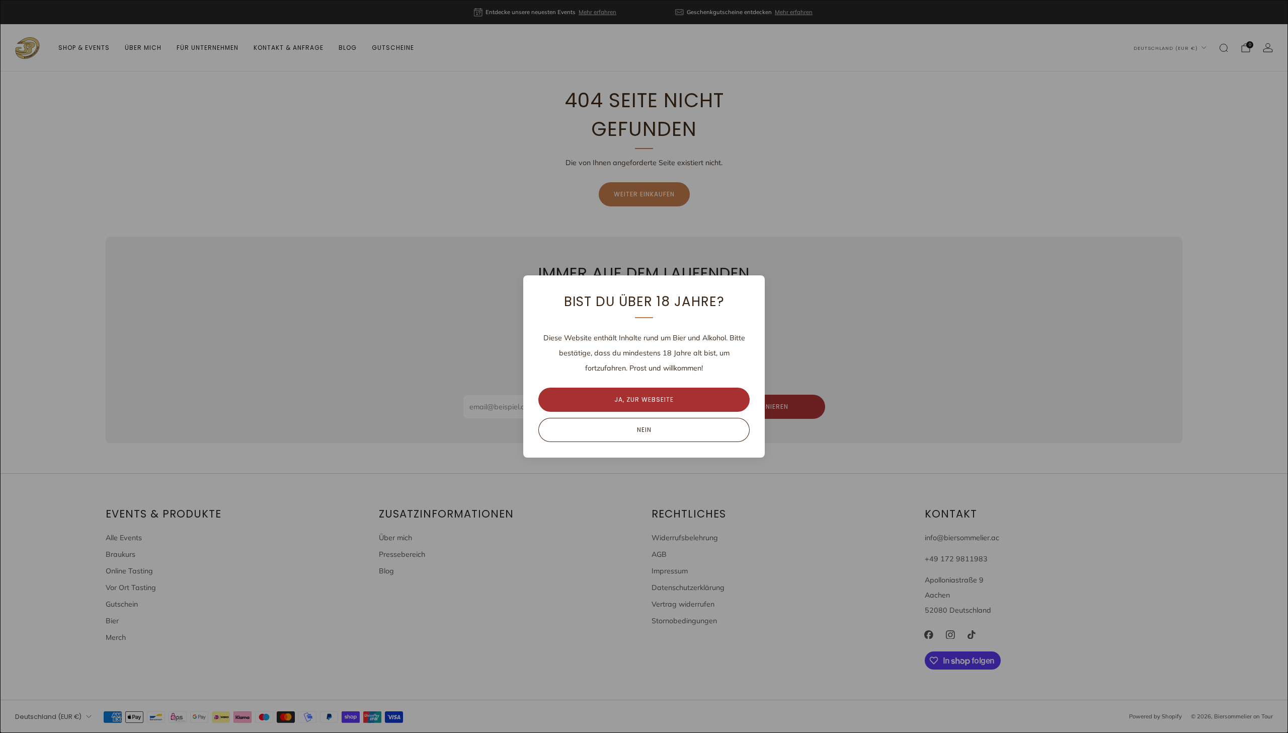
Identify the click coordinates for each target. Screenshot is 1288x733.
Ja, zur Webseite (644, 399)
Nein (644, 429)
